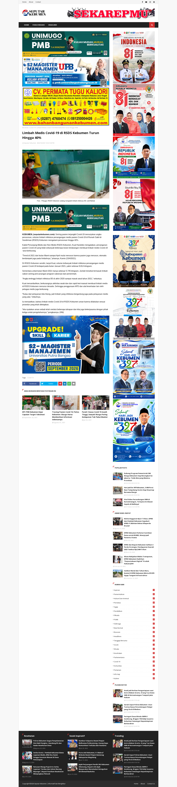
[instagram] (150, 2)
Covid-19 (32, 128)
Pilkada (134, 615)
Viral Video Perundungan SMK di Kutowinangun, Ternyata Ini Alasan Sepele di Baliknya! (138, 501)
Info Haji (134, 674)
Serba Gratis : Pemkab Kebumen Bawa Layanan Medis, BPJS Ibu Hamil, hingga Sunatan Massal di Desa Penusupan (48, 756)
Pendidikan (134, 611)
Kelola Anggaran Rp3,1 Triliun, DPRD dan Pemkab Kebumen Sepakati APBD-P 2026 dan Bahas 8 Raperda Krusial (138, 522)
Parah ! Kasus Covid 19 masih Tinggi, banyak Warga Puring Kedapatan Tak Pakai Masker (95, 414)
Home (24, 2)
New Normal (134, 628)
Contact (38, 2)
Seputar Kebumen (30, 143)
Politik (134, 619)
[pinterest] (154, 2)
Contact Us (151, 784)
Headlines (134, 636)
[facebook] (142, 2)
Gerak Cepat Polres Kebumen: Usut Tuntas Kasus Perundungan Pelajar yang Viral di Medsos (138, 707)
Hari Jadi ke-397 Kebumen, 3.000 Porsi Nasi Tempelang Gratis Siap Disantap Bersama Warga (139, 489)
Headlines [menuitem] (52, 25)
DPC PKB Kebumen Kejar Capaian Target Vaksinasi (33, 413)
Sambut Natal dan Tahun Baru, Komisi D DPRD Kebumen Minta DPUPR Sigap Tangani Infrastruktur (139, 573)
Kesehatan (134, 653)
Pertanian (134, 670)
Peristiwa (134, 603)
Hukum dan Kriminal (134, 598)
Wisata (134, 649)
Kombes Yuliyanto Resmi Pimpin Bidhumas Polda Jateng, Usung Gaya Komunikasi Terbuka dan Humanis (93, 743)
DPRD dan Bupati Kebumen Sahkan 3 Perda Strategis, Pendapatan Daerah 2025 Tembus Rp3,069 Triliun (139, 547)
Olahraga (134, 624)
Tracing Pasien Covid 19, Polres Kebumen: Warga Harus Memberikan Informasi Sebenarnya (65, 416)
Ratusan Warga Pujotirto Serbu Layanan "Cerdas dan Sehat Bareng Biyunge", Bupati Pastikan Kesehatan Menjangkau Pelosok (48, 770)
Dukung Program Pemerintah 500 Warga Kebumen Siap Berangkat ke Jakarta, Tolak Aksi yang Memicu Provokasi (138, 477)
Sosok (134, 645)
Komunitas (134, 666)
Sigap (134, 607)
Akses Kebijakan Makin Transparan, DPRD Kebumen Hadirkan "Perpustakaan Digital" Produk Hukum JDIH (138, 560)
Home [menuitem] (26, 25)
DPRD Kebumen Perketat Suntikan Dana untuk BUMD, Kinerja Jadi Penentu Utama (138, 535)
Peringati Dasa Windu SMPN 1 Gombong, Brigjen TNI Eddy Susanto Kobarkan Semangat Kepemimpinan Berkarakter (138, 720)
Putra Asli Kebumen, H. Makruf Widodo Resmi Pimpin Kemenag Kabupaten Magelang (91, 755)
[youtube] (146, 2)
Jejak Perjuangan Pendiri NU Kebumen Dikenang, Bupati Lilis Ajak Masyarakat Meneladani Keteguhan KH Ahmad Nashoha (94, 768)
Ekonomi (134, 632)
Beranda (25, 128)
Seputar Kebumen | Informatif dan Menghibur (50, 784)
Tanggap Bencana (134, 640)
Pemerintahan (134, 594)
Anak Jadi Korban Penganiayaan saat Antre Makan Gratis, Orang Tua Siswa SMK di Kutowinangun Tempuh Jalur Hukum (139, 694)
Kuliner (134, 678)
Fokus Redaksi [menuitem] (39, 25)
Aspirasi (134, 590)
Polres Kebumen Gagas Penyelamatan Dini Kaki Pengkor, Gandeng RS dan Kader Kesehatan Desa (48, 743)
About (31, 2)
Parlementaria (134, 657)
